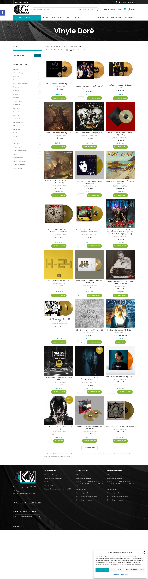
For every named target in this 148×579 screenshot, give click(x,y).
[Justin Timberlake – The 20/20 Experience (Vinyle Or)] (58, 308)
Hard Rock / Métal (57, 86)
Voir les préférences (135, 570)
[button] (2, 13)
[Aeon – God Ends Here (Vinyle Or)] (58, 116)
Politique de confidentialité (120, 574)
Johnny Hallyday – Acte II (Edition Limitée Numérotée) (120, 282)
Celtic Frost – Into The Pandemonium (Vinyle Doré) (59, 182)
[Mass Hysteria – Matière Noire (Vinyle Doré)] (58, 410)
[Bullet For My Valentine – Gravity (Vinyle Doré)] (120, 116)
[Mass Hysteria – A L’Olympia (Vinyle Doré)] (58, 361)
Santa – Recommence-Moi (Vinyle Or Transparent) (59, 476)
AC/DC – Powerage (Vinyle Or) (120, 85)
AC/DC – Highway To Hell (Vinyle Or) (89, 86)
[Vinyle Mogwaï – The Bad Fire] (120, 508)
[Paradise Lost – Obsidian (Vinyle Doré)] (120, 410)
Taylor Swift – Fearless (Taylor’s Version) (59, 525)
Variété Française (122, 286)
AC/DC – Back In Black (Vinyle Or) (58, 84)
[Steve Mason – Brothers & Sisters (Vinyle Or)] (120, 459)
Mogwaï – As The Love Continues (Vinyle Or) (89, 427)
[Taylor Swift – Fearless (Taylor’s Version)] (58, 508)
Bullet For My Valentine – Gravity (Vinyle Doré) (120, 134)
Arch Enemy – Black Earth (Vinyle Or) (89, 133)
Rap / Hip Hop (57, 283)
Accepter (102, 570)
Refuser (117, 570)
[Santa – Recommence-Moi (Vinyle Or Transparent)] (58, 459)
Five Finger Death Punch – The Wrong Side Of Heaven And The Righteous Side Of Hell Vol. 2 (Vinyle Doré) (120, 232)
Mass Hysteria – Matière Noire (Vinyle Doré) (59, 428)
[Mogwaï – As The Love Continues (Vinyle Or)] (89, 410)
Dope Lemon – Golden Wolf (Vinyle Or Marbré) (120, 182)
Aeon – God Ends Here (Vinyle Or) (58, 133)
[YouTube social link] (119, 2)
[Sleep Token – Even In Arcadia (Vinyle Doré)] (89, 459)
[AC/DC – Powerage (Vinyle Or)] (120, 69)
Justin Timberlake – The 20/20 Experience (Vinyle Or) (59, 320)
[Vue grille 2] (67, 50)
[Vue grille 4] (74, 50)
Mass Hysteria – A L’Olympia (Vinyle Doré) (59, 378)
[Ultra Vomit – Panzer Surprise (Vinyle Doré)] (89, 508)
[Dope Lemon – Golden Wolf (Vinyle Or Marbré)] (120, 165)
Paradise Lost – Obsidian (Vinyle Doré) (120, 426)
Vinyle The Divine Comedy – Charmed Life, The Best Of (59, 574)
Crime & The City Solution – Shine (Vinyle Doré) (89, 182)
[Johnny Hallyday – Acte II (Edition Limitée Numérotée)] (120, 265)
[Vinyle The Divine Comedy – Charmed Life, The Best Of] (58, 556)
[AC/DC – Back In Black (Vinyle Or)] (58, 68)
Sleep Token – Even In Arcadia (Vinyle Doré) (89, 476)
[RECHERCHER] (96, 9)
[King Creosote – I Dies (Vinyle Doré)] (89, 313)
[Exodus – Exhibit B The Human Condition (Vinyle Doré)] (58, 213)
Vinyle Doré (73, 46)
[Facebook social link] (114, 2)
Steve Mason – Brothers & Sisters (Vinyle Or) (120, 477)
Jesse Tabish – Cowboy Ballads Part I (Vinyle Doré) (89, 281)
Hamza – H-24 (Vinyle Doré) (58, 280)
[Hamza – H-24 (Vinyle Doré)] (58, 264)
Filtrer (37, 55)
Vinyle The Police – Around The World (89, 564)
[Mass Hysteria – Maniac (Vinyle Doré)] (120, 360)
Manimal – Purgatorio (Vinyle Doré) (120, 330)
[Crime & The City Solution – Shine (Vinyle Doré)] (89, 165)
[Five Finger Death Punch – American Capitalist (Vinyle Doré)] (89, 213)
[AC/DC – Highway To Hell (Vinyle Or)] (89, 69)
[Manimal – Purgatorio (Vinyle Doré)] (120, 313)
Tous (64, 86)
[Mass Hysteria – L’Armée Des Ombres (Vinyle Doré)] (89, 361)
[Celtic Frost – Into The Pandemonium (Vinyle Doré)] (58, 165)
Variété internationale (60, 323)
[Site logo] (21, 9)
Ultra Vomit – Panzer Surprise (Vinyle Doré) (89, 525)
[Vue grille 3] (71, 50)
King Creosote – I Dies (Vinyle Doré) (89, 330)
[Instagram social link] (116, 2)
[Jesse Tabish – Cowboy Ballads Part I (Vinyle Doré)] (89, 264)
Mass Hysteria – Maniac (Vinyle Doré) (120, 377)
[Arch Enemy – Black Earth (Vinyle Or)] (89, 116)
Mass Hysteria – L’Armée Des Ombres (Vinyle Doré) (89, 379)
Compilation (51, 577)
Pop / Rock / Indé (88, 186)
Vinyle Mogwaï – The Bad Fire (120, 524)
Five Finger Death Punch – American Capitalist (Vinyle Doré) (89, 231)
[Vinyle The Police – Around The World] (89, 552)
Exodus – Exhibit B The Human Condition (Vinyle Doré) (59, 231)
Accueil (46, 46)
